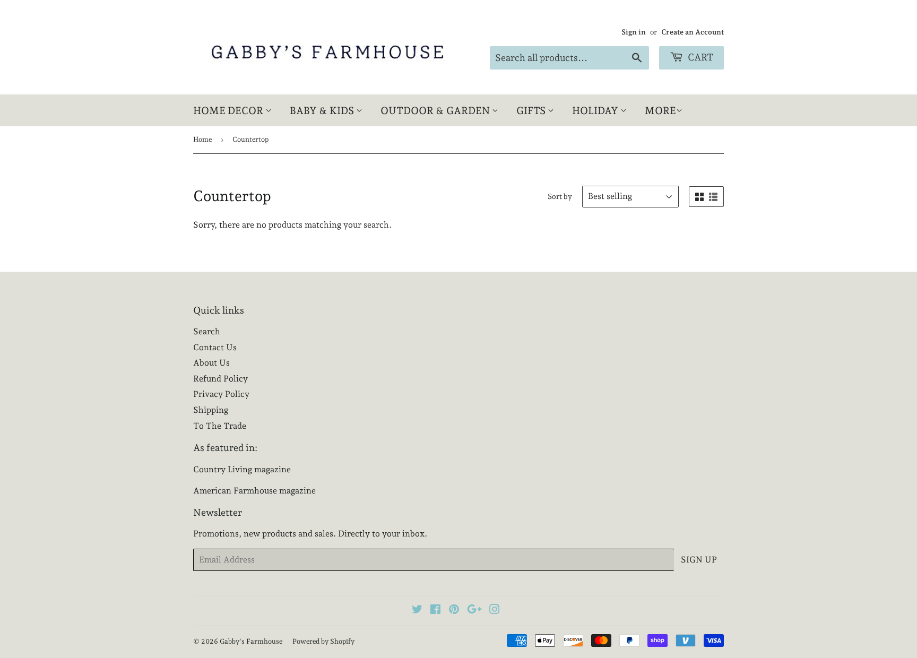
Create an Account (692, 32)
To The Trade (219, 426)
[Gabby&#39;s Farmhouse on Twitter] (417, 610)
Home (202, 139)
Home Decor (229, 110)
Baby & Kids (323, 110)
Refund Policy (220, 379)
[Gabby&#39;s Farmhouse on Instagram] (494, 610)
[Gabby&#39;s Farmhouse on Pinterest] (454, 610)
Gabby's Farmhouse (251, 641)
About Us (211, 363)
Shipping (210, 410)
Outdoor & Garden (436, 110)
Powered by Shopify (323, 641)
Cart (699, 57)
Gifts (532, 110)
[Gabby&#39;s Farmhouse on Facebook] (435, 610)
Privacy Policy (221, 394)
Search (206, 331)
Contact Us (215, 347)
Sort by (560, 196)
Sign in (633, 32)
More (660, 110)
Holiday (596, 110)
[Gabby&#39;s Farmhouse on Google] (474, 610)
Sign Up (699, 560)
